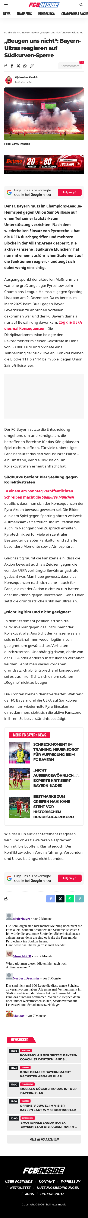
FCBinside (10, 32)
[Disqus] (44, 964)
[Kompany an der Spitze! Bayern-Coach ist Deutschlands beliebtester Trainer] (44, 1054)
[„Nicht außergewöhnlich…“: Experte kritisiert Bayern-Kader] (19, 779)
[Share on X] (18, 65)
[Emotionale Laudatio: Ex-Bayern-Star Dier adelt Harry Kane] (44, 1122)
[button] (8, 4)
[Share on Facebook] (12, 65)
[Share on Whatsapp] (25, 65)
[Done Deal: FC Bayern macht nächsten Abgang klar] (44, 1071)
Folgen (67, 192)
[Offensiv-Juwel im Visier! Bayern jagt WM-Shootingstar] (44, 1105)
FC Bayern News (28, 32)
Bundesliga (26, 1050)
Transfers (25, 1067)
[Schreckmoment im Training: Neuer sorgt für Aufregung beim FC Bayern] (19, 752)
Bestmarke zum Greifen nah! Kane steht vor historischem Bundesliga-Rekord (53, 806)
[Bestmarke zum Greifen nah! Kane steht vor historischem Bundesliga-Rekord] (19, 807)
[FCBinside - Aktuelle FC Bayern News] (44, 4)
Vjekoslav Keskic (26, 77)
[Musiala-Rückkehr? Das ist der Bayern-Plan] (44, 1088)
